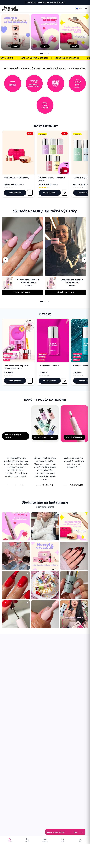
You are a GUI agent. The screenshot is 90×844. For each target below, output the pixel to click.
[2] (45, 301)
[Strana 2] (45, 53)
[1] (41, 301)
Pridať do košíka (15, 193)
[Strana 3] (48, 53)
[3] (48, 301)
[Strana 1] (41, 53)
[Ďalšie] (85, 34)
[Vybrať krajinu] (78, 8)
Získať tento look (22, 292)
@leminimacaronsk (45, 507)
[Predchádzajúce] (5, 260)
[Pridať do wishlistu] (30, 193)
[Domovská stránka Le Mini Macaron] (10, 8)
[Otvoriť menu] (85, 8)
